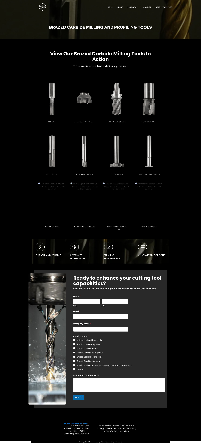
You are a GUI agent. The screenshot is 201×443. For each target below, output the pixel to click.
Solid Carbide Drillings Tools (89, 340)
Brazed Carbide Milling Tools (89, 357)
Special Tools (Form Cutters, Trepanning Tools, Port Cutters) (104, 365)
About (120, 7)
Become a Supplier (164, 7)
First (75, 306)
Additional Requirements (86, 375)
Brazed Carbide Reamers (88, 361)
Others (80, 369)
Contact (147, 7)
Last (103, 306)
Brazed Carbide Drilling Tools (90, 353)
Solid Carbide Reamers (87, 348)
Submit (78, 397)
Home (110, 7)
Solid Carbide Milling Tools (88, 344)
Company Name (82, 324)
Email (76, 311)
